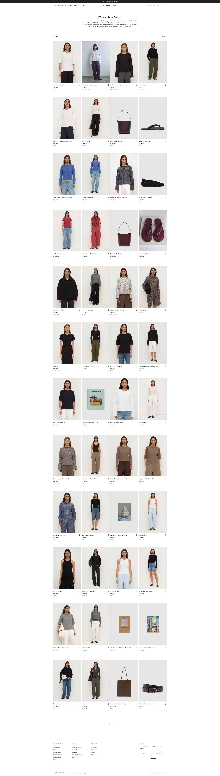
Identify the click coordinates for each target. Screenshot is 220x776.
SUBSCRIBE (108, 402)
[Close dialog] (139, 371)
